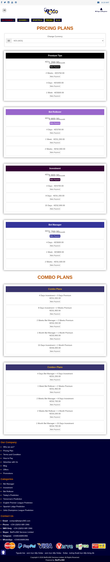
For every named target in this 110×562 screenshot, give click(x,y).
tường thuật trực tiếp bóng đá (81, 553)
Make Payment (55, 67)
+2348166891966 (20, 536)
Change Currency (55, 36)
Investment (8, 488)
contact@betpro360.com (19, 521)
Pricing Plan (8, 451)
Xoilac (65, 553)
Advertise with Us (10, 462)
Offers (5, 469)
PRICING (49, 20)
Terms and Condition (12, 454)
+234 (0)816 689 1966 (19, 524)
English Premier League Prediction (18, 503)
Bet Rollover (8, 491)
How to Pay (8, 458)
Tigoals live (20, 553)
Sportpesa (38, 20)
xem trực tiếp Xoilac (35, 553)
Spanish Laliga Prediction (14, 506)
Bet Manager (8, 484)
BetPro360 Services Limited (22, 532)
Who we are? (8, 447)
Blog (58, 20)
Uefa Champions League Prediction (18, 510)
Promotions (8, 473)
